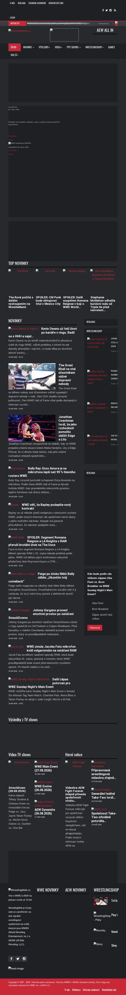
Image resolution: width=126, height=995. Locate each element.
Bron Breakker (100, 609)
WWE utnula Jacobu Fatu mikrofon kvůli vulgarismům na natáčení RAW (52, 648)
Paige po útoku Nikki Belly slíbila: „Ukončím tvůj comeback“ (41, 577)
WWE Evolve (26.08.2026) (43, 788)
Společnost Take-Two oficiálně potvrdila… (103, 817)
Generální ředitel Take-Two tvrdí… (103, 795)
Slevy (114, 945)
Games (111, 47)
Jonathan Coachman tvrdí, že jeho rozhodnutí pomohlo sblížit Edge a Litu (68, 428)
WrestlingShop (93, 47)
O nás (12, 3)
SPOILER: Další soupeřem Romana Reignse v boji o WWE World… (75, 302)
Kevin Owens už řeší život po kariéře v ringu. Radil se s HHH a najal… (42, 332)
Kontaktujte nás (56, 3)
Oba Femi (97, 603)
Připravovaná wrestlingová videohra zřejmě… (103, 774)
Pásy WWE (116, 915)
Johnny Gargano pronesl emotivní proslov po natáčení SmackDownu (41, 614)
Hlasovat (95, 627)
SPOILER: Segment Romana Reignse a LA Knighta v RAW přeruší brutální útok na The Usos (37, 541)
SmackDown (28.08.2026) (17, 789)
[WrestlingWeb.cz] (19, 31)
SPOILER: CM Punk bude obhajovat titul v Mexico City (48, 301)
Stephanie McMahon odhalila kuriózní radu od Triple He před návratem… (102, 304)
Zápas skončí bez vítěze (102, 616)
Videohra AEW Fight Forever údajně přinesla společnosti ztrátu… (75, 794)
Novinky (27, 47)
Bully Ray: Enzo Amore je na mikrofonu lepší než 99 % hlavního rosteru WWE (41, 472)
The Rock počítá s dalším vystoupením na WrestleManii (20, 302)
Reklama (22, 3)
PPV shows (73, 47)
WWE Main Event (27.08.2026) (46, 768)
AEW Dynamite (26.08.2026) (45, 811)
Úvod (14, 47)
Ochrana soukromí (37, 3)
